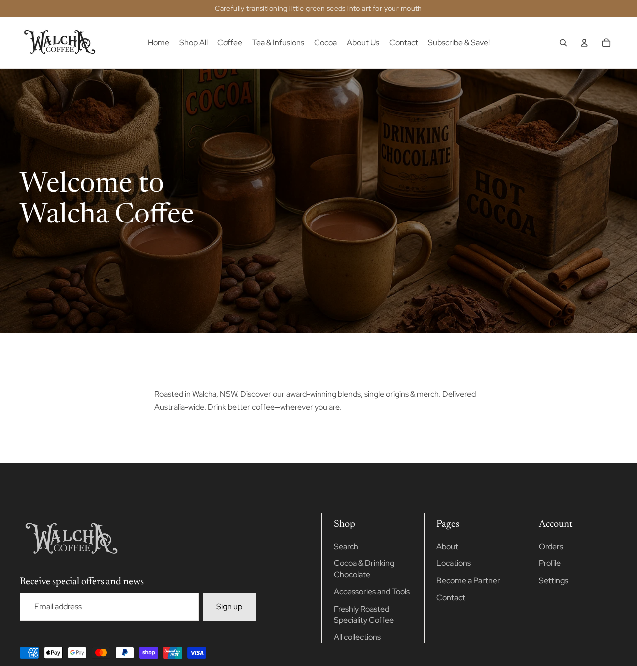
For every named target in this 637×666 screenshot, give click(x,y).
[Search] (563, 43)
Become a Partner (468, 580)
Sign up (229, 606)
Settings (553, 580)
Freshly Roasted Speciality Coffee (364, 614)
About (447, 546)
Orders (551, 546)
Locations (453, 563)
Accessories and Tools (372, 591)
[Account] (584, 43)
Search (346, 546)
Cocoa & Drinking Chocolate (364, 568)
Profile (550, 563)
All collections (357, 637)
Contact (450, 597)
